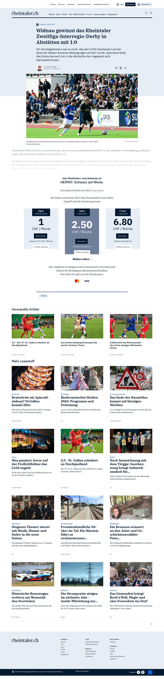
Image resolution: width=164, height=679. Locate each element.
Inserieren (71, 4)
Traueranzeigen (99, 14)
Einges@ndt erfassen (101, 4)
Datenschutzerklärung (117, 656)
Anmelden (98, 190)
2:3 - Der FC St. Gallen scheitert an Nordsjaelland (30, 344)
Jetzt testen (40, 236)
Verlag (112, 649)
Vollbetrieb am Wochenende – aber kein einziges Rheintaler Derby (126, 345)
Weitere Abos (81, 259)
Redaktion (113, 646)
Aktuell (52, 14)
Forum (89, 14)
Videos (64, 14)
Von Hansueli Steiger (50, 67)
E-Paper (53, 4)
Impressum (43, 672)
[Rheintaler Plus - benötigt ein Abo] (37, 24)
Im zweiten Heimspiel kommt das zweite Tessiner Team (79, 344)
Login (121, 4)
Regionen (88, 649)
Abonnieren (130, 4)
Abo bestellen (114, 639)
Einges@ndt (112, 14)
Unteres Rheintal (90, 651)
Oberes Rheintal (90, 654)
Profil (87, 639)
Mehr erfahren (42, 247)
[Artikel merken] (116, 68)
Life (70, 14)
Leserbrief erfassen (84, 4)
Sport (58, 14)
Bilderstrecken (79, 14)
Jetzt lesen (81, 241)
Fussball (43, 296)
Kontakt (112, 651)
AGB (111, 654)
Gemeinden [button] (145, 4)
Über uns (61, 4)
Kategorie (64, 639)
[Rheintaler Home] (25, 13)
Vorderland (89, 656)
